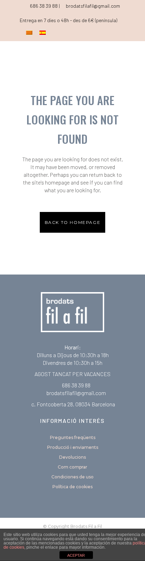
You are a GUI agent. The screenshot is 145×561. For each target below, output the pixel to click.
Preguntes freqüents (72, 437)
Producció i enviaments (72, 447)
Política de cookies (72, 486)
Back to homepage (73, 222)
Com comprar (72, 467)
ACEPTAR (76, 555)
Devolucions (72, 457)
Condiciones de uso (72, 476)
